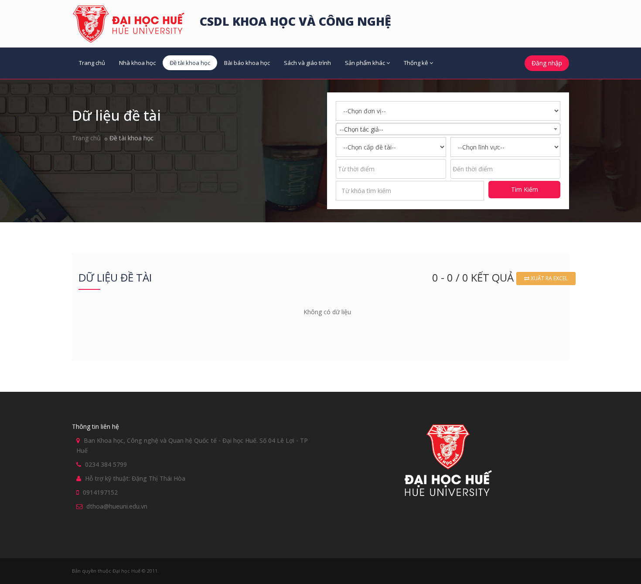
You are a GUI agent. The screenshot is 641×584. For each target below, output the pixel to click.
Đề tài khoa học (190, 63)
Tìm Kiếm (524, 189)
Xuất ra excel (548, 278)
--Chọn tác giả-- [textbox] (361, 129)
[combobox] (448, 129)
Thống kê (416, 63)
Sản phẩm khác (365, 63)
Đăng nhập (547, 63)
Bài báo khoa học (247, 63)
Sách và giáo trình (307, 63)
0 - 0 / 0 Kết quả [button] (474, 277)
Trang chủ (92, 63)
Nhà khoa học (137, 63)
